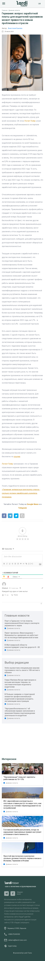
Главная (4, 10)
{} (29, 563)
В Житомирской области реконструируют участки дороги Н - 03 (22, 646)
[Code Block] (23, 563)
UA (39, 4)
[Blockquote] (20, 563)
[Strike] (12, 563)
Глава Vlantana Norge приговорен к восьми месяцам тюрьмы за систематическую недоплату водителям (20, 683)
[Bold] (4, 563)
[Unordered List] (17, 563)
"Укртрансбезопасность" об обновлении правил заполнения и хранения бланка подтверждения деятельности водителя (20, 712)
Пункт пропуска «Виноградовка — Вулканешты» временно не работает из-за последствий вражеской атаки (21, 635)
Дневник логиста (14, 10)
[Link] (26, 563)
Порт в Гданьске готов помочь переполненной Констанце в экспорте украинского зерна (22, 623)
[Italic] (6, 563)
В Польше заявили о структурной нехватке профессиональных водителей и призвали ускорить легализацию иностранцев (20, 697)
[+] (31, 563)
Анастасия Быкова (15, 28)
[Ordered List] (15, 563)
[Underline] (9, 563)
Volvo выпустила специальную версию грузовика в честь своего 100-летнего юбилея (22, 670)
